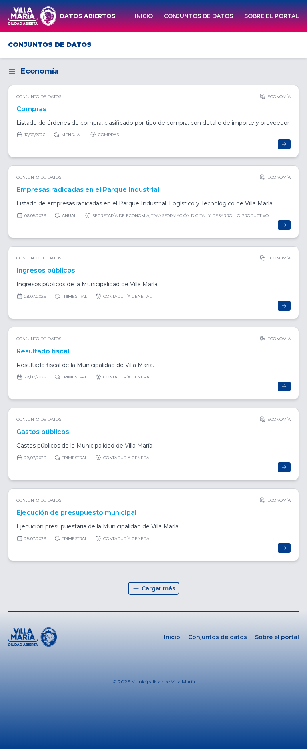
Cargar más (158, 588)
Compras (31, 109)
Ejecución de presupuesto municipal (76, 512)
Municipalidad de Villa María (163, 682)
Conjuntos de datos (198, 16)
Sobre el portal (271, 16)
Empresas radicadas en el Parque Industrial (87, 189)
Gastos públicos (42, 432)
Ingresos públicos (45, 270)
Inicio (144, 16)
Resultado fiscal (42, 351)
